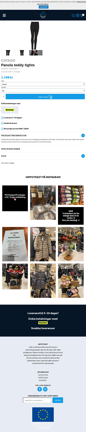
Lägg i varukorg (43, 97)
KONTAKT (43, 380)
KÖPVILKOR (43, 378)
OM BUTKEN (43, 375)
